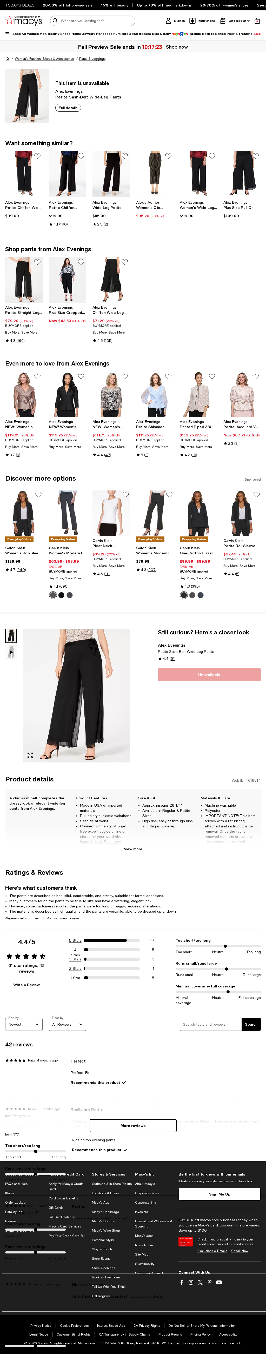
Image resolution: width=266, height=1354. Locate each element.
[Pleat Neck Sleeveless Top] (111, 513)
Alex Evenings (69, 91)
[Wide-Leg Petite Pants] (111, 174)
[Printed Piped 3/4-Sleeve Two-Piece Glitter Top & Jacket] (198, 394)
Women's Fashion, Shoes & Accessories (44, 59)
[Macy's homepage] (7, 59)
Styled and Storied (149, 1273)
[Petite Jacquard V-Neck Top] (242, 394)
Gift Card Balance (62, 1217)
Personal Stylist (103, 1240)
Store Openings (103, 1268)
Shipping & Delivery (19, 1230)
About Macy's (145, 1184)
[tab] (11, 636)
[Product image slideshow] (76, 695)
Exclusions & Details (212, 1251)
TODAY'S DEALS (20, 5)
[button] (67, 695)
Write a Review (26, 985)
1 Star (75, 978)
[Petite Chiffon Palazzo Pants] (67, 174)
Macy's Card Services (65, 1226)
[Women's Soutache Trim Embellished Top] (111, 394)
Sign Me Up (219, 1194)
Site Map (141, 1254)
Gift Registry (101, 1296)
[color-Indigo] (69, 595)
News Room (144, 1245)
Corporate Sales (147, 1193)
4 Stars (75, 950)
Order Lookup (15, 1202)
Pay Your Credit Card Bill (67, 1236)
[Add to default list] (37, 156)
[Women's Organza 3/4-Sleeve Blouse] (24, 394)
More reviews (133, 1125)
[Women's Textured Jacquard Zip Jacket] (67, 394)
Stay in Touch (102, 1249)
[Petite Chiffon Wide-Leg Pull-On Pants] (24, 174)
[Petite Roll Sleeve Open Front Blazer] (242, 513)
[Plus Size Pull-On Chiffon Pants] (242, 174)
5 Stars (75, 940)
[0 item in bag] (257, 21)
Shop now (176, 47)
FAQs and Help (16, 1184)
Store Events (101, 1258)
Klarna (10, 1193)
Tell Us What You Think (108, 1287)
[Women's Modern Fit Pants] (155, 513)
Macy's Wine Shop (106, 1230)
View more (133, 849)
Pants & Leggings (92, 59)
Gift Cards (56, 1208)
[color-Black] (61, 595)
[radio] (53, 595)
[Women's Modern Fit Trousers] (67, 513)
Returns (10, 1221)
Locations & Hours (105, 1193)
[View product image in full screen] (30, 755)
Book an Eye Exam (106, 1277)
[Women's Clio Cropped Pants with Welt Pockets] (155, 174)
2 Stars (75, 968)
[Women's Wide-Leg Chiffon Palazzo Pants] (198, 174)
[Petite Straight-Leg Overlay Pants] (24, 280)
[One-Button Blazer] (198, 513)
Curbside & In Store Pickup (112, 1184)
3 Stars (75, 959)
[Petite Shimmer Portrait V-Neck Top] (155, 394)
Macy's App (100, 1202)
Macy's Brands (103, 1221)
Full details (68, 107)
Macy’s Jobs (144, 1236)
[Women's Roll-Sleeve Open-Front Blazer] (24, 513)
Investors (141, 1212)
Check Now (239, 1251)
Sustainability (144, 1264)
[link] (24, 209)
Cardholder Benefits (63, 1198)
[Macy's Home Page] (23, 21)
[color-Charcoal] (53, 595)
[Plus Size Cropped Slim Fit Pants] (67, 280)
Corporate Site (145, 1202)
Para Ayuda (13, 1212)
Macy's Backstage (105, 1212)
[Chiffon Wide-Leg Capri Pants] (111, 280)
